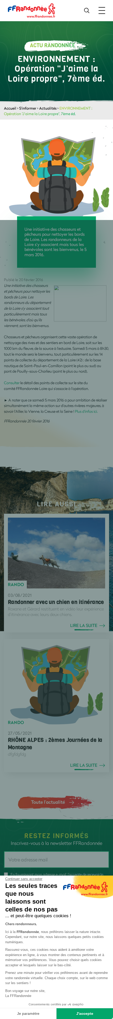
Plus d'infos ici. (86, 411)
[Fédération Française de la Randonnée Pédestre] (31, 10)
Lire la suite (83, 625)
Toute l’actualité (48, 802)
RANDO (16, 584)
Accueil (10, 108)
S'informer (27, 108)
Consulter (11, 382)
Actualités (47, 108)
